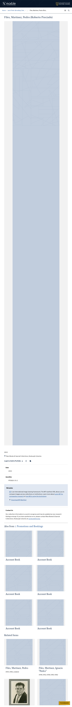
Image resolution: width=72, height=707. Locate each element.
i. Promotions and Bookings (29, 526)
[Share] (26, 461)
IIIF (10, 492)
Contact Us (9, 510)
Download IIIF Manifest (18, 500)
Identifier (9, 477)
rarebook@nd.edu (34, 519)
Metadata (9, 488)
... (27, 10)
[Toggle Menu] (65, 10)
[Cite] (30, 461)
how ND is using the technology (36, 496)
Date (7, 467)
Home (4, 10)
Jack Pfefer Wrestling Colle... (16, 10)
